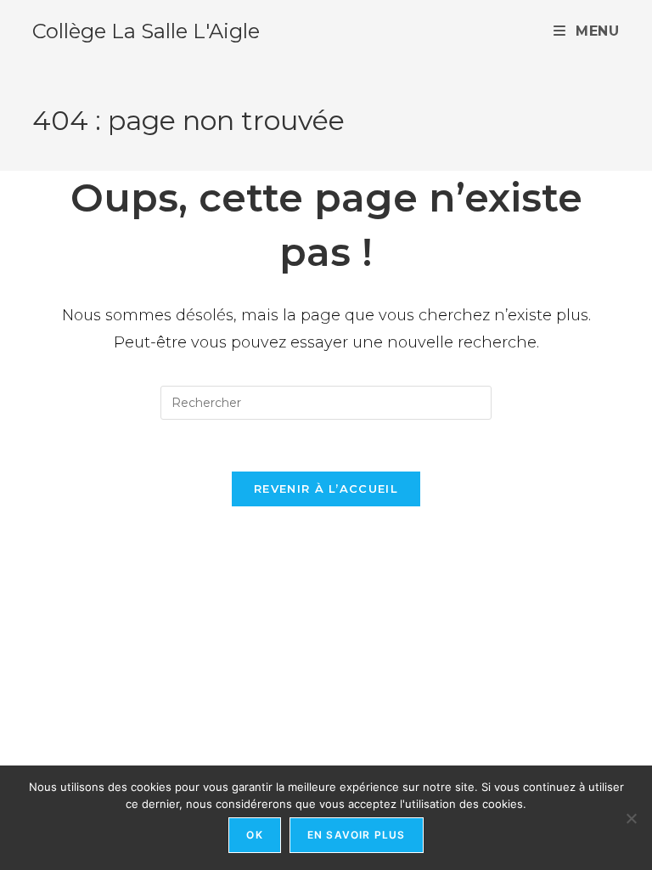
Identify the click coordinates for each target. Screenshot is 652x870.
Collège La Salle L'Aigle (146, 31)
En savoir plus (356, 834)
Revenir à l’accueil (326, 488)
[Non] (630, 818)
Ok (254, 834)
